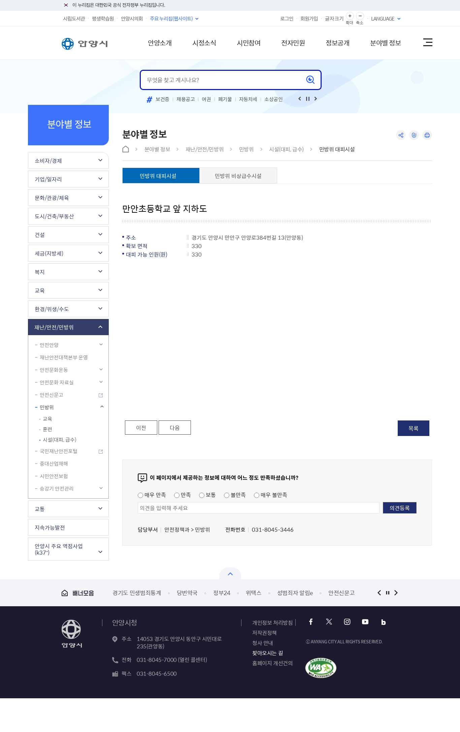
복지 (40, 272)
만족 (185, 495)
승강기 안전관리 (57, 488)
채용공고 (185, 99)
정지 (387, 592)
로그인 (286, 18)
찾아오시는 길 (267, 653)
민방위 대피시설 (337, 149)
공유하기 (401, 135)
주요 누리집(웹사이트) (171, 18)
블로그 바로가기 (383, 622)
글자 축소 (360, 16)
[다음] (316, 98)
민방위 (47, 407)
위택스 (254, 592)
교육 (40, 290)
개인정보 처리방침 (272, 622)
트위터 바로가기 (329, 622)
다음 (175, 427)
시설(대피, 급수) (59, 439)
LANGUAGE (382, 18)
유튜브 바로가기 (365, 622)
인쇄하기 (427, 135)
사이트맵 (427, 42)
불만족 (237, 495)
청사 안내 (262, 643)
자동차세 (248, 99)
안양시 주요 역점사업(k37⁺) (59, 549)
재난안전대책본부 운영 (64, 357)
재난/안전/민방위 (54, 327)
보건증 (162, 99)
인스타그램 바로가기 (347, 622)
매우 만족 (154, 495)
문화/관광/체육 (52, 198)
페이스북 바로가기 (311, 622)
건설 (40, 235)
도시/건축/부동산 (54, 216)
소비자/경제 (48, 160)
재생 (307, 98)
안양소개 (159, 43)
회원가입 (309, 18)
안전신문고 (51, 395)
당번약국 (187, 592)
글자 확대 (350, 16)
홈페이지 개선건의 (272, 663)
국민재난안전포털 (58, 451)
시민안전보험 (54, 476)
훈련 (47, 429)
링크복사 (414, 135)
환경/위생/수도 (52, 309)
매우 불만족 (273, 495)
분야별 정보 (385, 43)
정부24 (221, 592)
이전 (141, 427)
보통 (210, 495)
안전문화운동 (54, 370)
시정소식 (204, 43)
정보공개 (337, 43)
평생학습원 (103, 18)
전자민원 (293, 43)
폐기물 (225, 99)
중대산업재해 (54, 463)
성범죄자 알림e (295, 592)
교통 (40, 509)
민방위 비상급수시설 (238, 176)
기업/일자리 (48, 179)
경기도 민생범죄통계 (136, 592)
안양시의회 (132, 18)
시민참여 (248, 43)
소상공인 (273, 99)
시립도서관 (74, 18)
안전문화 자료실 (57, 382)
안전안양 (49, 345)
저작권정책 (264, 632)
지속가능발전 (50, 527)
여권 (206, 99)
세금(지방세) (49, 253)
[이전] (299, 98)
